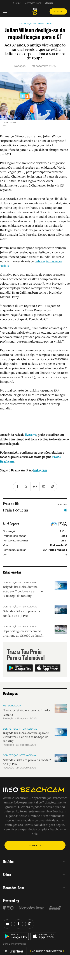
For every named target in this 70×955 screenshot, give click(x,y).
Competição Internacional (20, 582)
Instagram (40, 470)
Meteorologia (12, 705)
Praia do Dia (11, 503)
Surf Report (11, 524)
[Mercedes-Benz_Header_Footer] (33, 3)
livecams (30, 435)
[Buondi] (49, 3)
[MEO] (16, 3)
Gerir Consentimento (14, 943)
